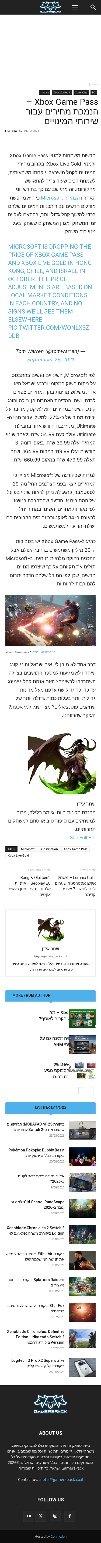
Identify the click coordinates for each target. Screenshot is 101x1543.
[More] (31, 138)
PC (93, 92)
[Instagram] (55, 1516)
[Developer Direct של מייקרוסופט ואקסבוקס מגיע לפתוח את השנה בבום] (82, 1070)
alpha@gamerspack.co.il (61, 1479)
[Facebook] (69, 1516)
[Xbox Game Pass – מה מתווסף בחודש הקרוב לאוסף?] (82, 1018)
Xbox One (81, 92)
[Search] (93, 7)
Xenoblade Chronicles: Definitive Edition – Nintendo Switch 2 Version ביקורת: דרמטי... (35, 1337)
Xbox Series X (62, 92)
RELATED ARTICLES (72, 995)
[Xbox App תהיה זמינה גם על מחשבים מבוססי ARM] (82, 1044)
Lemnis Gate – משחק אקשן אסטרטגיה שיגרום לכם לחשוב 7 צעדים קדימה (75, 886)
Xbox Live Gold (18, 855)
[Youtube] (28, 1516)
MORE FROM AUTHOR (31, 995)
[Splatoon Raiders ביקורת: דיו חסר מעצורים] (82, 1286)
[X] (40, 1516)
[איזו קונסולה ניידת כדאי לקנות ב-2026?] (82, 1182)
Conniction (59, 1536)
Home (93, 84)
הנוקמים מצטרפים (43, 652)
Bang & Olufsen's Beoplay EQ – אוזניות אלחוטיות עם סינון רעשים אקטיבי (29, 886)
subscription (49, 849)
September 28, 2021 (50, 359)
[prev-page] (90, 1090)
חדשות (45, 92)
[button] (75, 7)
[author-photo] (51, 941)
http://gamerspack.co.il (50, 956)
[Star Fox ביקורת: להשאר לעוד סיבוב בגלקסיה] (82, 1312)
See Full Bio (83, 837)
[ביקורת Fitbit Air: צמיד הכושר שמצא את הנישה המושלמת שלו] (82, 1260)
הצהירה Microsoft (61, 198)
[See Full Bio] (67, 837)
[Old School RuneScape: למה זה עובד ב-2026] (82, 1208)
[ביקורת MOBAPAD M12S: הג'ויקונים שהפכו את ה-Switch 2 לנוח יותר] (82, 1130)
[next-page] (81, 1090)
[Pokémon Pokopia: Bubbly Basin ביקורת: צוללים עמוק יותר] (82, 1156)
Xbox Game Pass (75, 849)
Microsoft (27, 849)
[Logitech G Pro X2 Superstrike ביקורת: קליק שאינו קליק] (82, 1367)
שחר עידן (11, 131)
